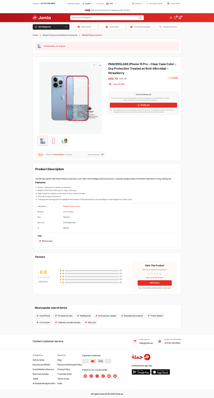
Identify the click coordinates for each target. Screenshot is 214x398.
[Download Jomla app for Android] (141, 372)
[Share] (99, 65)
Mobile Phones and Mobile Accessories (60, 35)
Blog (59, 360)
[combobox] (88, 4)
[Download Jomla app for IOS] (160, 372)
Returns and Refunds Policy (69, 364)
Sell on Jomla (38, 360)
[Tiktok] (103, 376)
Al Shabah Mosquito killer (44, 383)
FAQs (59, 383)
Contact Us (38, 355)
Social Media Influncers (43, 369)
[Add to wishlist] (94, 65)
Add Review (155, 282)
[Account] (170, 17)
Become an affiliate (41, 364)
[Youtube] (109, 376)
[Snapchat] (115, 376)
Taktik (35, 378)
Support (138, 3)
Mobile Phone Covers (71, 206)
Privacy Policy (63, 369)
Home (35, 35)
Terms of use (63, 378)
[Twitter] (97, 376)
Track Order (175, 3)
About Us (61, 355)
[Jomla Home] (42, 17)
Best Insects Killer (41, 374)
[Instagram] (91, 376)
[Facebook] (85, 376)
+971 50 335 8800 (47, 3)
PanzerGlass (68, 211)
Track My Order (64, 374)
